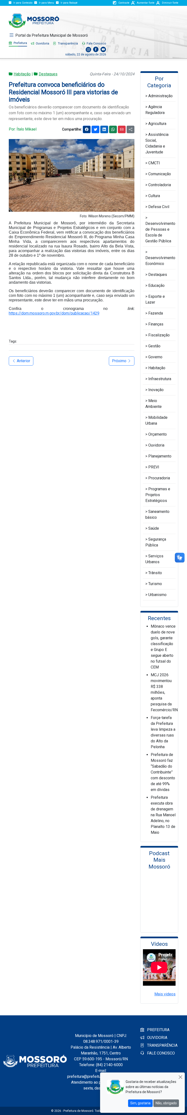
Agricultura (157, 123)
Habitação (22, 74)
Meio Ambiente (153, 403)
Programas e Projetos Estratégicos (157, 495)
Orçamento (157, 434)
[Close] (180, 1077)
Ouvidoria (42, 43)
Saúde (153, 528)
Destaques (48, 74)
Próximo (119, 361)
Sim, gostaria (140, 1103)
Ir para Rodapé (69, 2)
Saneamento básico (157, 514)
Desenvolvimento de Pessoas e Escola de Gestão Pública (160, 232)
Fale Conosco (96, 43)
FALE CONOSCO (160, 1053)
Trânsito (155, 573)
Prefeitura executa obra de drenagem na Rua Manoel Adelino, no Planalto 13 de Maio (163, 815)
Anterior (23, 361)
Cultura (154, 195)
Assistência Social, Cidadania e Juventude (156, 143)
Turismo (155, 583)
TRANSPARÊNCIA (162, 1045)
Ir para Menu (46, 2)
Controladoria (159, 185)
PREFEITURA (157, 1029)
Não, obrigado (166, 1103)
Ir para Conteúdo (22, 2)
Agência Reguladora (155, 110)
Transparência (67, 43)
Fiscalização (159, 335)
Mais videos (165, 994)
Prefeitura (20, 43)
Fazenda (155, 313)
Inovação (156, 389)
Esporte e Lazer (155, 299)
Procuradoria (159, 478)
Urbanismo (157, 594)
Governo (155, 357)
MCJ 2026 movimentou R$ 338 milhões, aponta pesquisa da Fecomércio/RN (164, 692)
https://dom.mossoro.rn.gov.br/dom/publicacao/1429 (54, 313)
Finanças (155, 324)
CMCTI (154, 163)
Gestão (154, 346)
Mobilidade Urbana (156, 420)
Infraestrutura (159, 379)
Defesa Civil (158, 206)
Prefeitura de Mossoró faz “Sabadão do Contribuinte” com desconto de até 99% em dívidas (163, 772)
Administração (160, 96)
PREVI (153, 467)
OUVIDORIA (156, 1037)
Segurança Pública (155, 542)
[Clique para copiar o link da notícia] (130, 129)
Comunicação (159, 174)
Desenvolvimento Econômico (160, 260)
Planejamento (159, 456)
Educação (156, 285)
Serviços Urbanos (154, 559)
